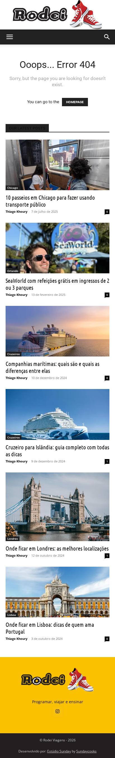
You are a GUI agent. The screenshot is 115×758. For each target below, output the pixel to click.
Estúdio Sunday (59, 751)
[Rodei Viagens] (57, 14)
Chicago (12, 188)
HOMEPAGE (75, 102)
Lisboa (11, 615)
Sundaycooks (86, 751)
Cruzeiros (13, 354)
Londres (12, 539)
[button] (9, 36)
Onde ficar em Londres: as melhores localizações (57, 548)
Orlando (12, 271)
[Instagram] (57, 711)
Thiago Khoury (16, 211)
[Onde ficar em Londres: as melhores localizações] (57, 506)
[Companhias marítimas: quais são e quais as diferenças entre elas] (57, 331)
